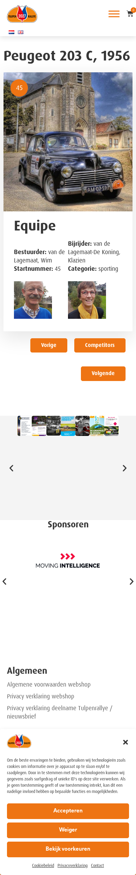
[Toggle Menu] (114, 13)
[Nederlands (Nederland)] (11, 32)
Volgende (103, 373)
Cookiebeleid (43, 865)
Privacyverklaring (73, 865)
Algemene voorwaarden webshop (49, 684)
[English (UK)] (20, 32)
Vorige (48, 345)
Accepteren (68, 811)
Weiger (68, 830)
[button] (125, 742)
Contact (97, 865)
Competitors (100, 345)
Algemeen (27, 670)
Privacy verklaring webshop (40, 696)
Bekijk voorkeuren (68, 849)
